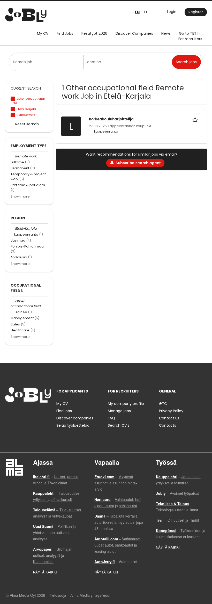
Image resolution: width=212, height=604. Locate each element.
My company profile (126, 403)
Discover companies (74, 418)
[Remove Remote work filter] (13, 156)
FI (145, 11)
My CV (42, 33)
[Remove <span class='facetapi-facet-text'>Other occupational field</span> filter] (13, 99)
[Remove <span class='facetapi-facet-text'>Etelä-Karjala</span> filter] (13, 109)
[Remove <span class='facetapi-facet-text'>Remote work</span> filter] (13, 115)
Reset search (27, 124)
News (166, 33)
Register (195, 11)
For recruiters (190, 38)
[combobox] (47, 62)
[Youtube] (42, 413)
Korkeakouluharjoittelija (111, 119)
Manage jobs (119, 410)
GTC (163, 403)
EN (137, 12)
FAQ (111, 418)
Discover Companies (134, 33)
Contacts (167, 425)
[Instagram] (17, 413)
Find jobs (64, 410)
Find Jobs (65, 33)
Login (171, 11)
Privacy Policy (171, 410)
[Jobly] (26, 15)
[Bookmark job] (196, 119)
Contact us (169, 418)
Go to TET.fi (189, 33)
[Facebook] (9, 413)
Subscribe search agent (138, 163)
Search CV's (118, 425)
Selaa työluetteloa (72, 425)
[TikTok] (34, 413)
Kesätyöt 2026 (94, 33)
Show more (20, 196)
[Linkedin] (26, 413)
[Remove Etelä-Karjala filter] (13, 228)
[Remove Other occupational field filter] (13, 301)
